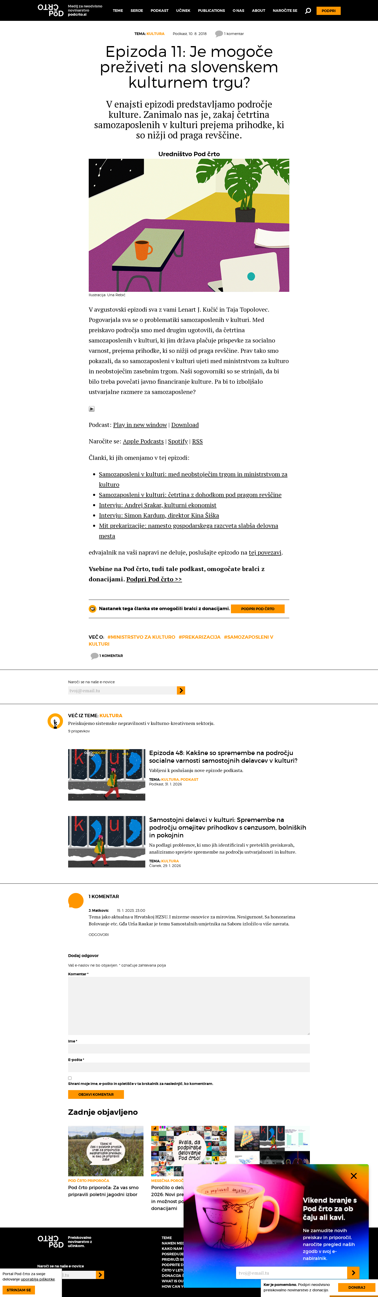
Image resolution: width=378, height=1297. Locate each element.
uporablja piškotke (38, 1279)
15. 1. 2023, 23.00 (131, 910)
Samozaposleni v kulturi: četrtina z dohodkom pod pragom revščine (190, 494)
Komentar (78, 974)
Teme (118, 10)
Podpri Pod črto (257, 609)
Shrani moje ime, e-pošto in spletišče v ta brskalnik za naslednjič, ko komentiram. (140, 1083)
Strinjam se (19, 1290)
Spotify (178, 441)
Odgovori (99, 934)
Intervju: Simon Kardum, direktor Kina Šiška (159, 515)
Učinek (183, 10)
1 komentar (233, 33)
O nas (238, 10)
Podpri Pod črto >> (154, 579)
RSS (197, 441)
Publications (211, 10)
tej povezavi (265, 552)
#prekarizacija (200, 637)
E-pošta (76, 1059)
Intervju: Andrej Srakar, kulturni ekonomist (158, 505)
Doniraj (356, 1287)
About (258, 10)
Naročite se (285, 10)
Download (185, 424)
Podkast (159, 10)
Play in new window (140, 424)
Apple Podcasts (143, 441)
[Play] (92, 408)
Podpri (329, 10)
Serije (137, 10)
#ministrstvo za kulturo (141, 637)
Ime (72, 1041)
